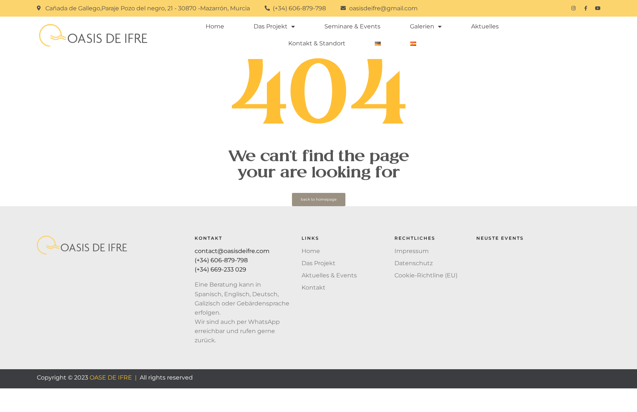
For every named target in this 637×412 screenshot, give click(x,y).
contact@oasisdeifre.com (232, 251)
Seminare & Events (352, 26)
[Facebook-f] (585, 8)
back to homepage (319, 199)
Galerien (422, 26)
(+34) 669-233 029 (221, 269)
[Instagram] (573, 8)
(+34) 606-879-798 (222, 260)
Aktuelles (485, 26)
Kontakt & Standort (316, 43)
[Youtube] (597, 8)
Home (215, 26)
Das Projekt (271, 26)
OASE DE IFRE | (113, 377)
